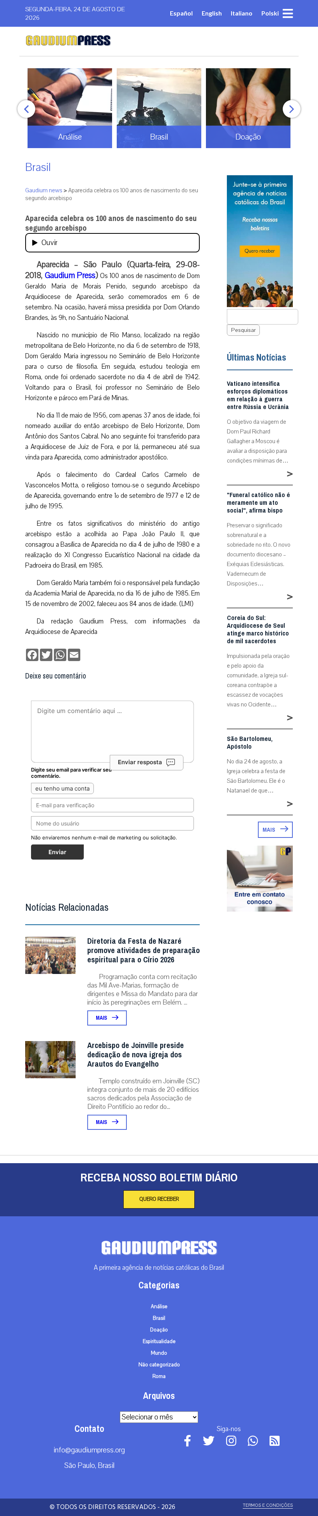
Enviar (57, 852)
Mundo (159, 1353)
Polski (270, 13)
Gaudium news (43, 190)
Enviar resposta (140, 762)
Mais (102, 1018)
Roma (159, 1376)
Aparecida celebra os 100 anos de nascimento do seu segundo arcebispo (111, 223)
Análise (159, 1306)
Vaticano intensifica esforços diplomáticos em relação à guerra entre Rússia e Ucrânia (258, 395)
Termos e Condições (268, 1505)
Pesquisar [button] (243, 330)
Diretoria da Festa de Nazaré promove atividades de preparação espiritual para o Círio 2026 (143, 950)
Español (181, 13)
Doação (159, 1329)
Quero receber (159, 1199)
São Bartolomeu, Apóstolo (250, 743)
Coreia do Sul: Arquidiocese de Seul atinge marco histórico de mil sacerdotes (258, 629)
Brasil (38, 167)
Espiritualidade (159, 1341)
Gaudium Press (70, 275)
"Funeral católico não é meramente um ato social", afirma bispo (258, 503)
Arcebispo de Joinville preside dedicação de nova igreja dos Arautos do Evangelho (135, 1054)
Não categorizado (159, 1364)
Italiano (241, 13)
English (212, 13)
